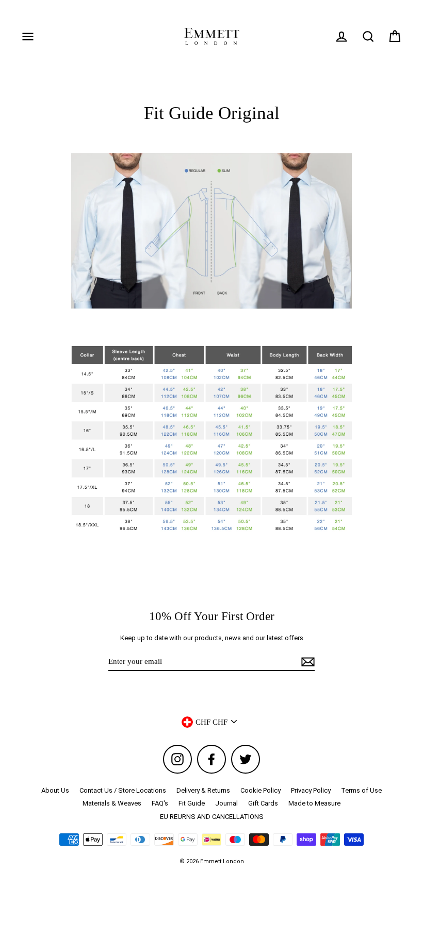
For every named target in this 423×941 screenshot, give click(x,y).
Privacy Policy (311, 790)
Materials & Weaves (112, 803)
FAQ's (160, 803)
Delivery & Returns (203, 790)
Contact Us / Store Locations (122, 790)
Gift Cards (263, 803)
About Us (55, 790)
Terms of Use (361, 790)
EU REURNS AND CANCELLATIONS (212, 816)
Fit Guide (191, 803)
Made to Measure (314, 803)
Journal (226, 803)
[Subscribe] (306, 662)
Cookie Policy (260, 790)
